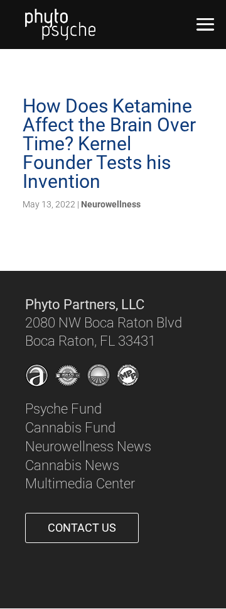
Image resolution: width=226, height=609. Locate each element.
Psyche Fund (63, 409)
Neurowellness (111, 204)
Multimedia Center (80, 483)
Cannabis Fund (70, 428)
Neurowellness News (88, 446)
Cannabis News (72, 465)
